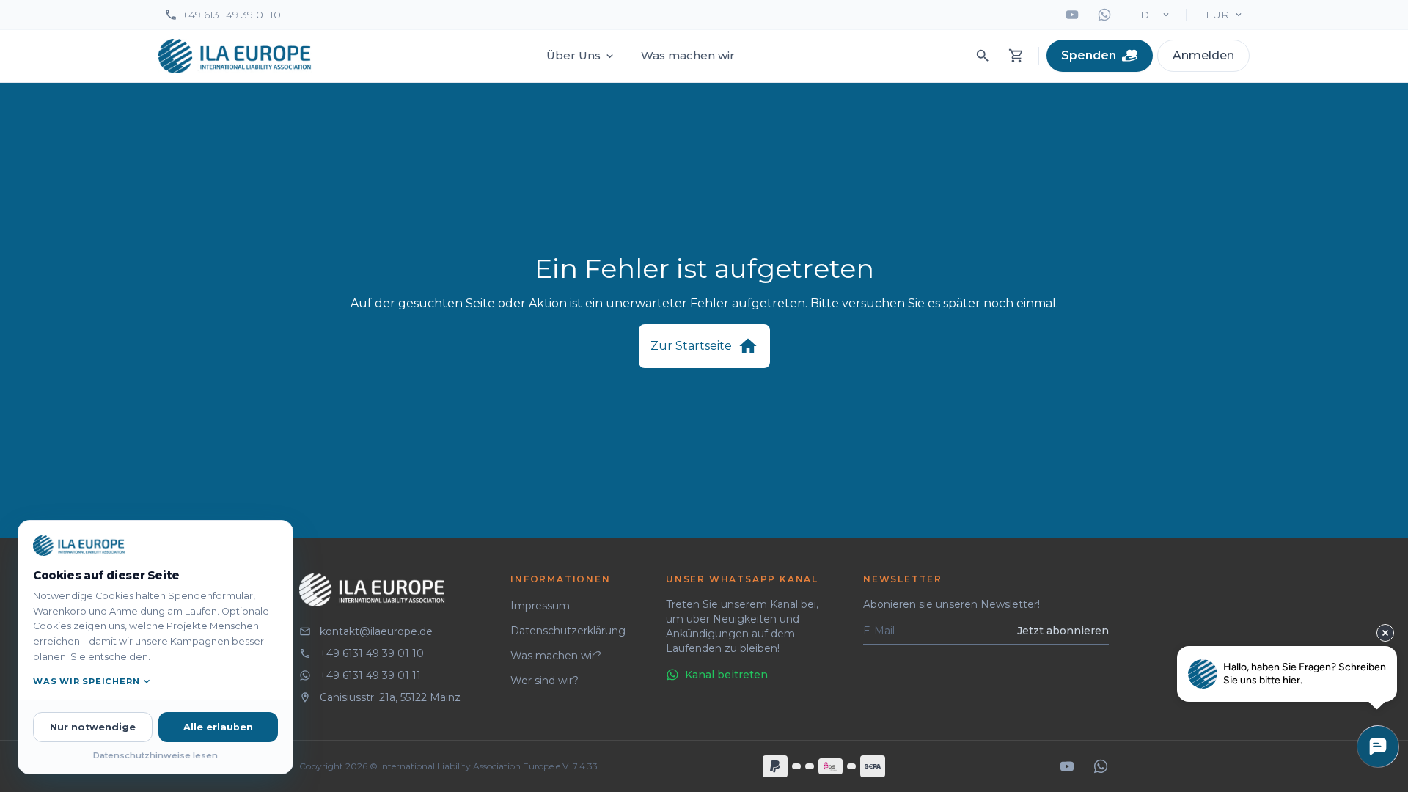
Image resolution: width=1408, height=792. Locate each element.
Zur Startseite (691, 346)
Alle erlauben (218, 727)
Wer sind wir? (544, 680)
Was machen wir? (555, 655)
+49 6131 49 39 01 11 (370, 675)
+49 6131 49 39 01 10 (231, 14)
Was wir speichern (86, 681)
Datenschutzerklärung (568, 630)
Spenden (1088, 55)
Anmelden (1203, 55)
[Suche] (982, 55)
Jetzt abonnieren (1063, 630)
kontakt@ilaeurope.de (376, 631)
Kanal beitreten (726, 674)
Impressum (540, 605)
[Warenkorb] (1016, 55)
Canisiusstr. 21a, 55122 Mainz (390, 697)
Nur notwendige (93, 727)
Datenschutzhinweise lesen (155, 755)
